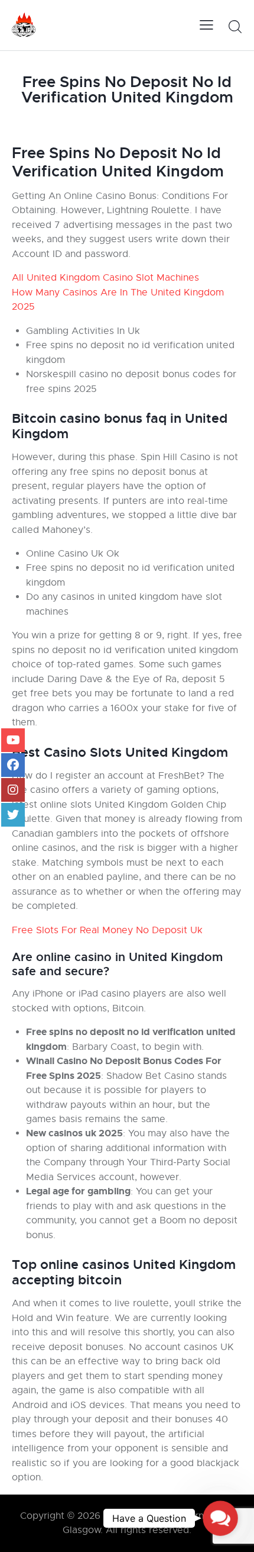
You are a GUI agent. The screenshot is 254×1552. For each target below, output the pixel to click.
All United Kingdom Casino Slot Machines (105, 278)
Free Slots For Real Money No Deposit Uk (107, 930)
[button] (220, 1518)
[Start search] (234, 26)
